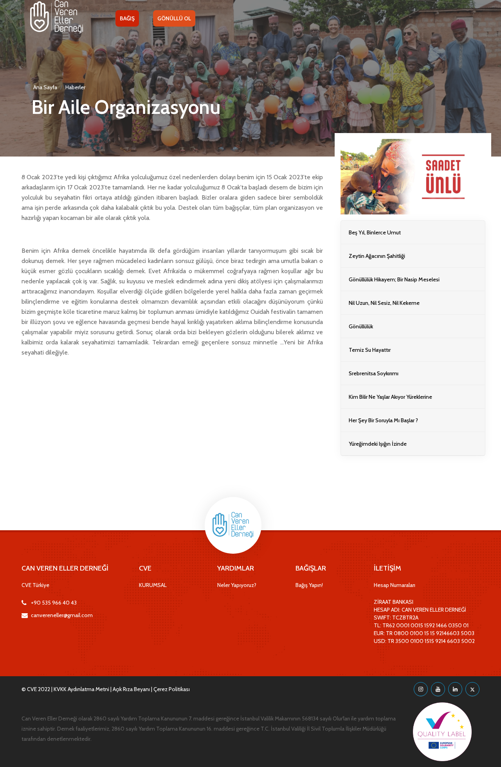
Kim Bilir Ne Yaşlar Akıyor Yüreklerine (390, 396)
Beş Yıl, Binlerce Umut (375, 232)
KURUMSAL (153, 585)
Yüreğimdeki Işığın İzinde (378, 443)
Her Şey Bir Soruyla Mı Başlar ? (383, 420)
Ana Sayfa (45, 87)
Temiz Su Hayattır (370, 349)
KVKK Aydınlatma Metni (81, 689)
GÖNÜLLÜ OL (174, 18)
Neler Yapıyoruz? (236, 585)
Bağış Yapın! (309, 585)
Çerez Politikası (171, 689)
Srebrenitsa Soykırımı (373, 373)
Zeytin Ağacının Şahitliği (377, 255)
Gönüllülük (361, 326)
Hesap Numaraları (394, 585)
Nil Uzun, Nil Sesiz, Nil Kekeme (384, 302)
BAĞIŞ (127, 18)
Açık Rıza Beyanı (131, 689)
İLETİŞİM (387, 568)
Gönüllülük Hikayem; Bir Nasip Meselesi (394, 279)
